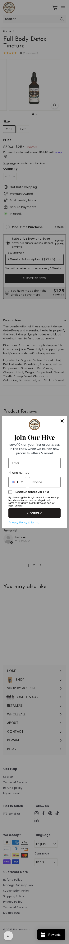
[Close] (62, 421)
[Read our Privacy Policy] (58, 498)
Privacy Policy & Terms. (23, 522)
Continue (34, 512)
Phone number (19, 472)
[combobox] (17, 482)
